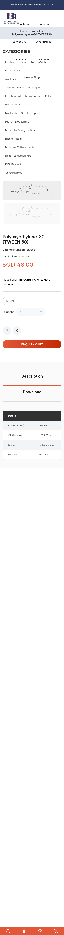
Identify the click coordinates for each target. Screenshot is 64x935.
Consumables (13, 172)
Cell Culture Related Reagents (23, 87)
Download (43, 59)
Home (42, 24)
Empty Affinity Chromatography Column (30, 96)
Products (20, 24)
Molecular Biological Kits (20, 130)
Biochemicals (13, 138)
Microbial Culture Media (19, 147)
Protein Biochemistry (18, 121)
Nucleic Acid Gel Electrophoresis (24, 113)
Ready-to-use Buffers (18, 155)
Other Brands (44, 41)
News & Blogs (32, 77)
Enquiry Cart (32, 344)
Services (17, 41)
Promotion (21, 59)
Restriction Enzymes (17, 104)
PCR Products (13, 164)
